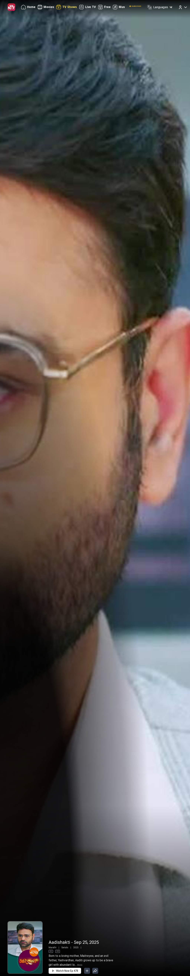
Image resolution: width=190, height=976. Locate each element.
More (79, 965)
